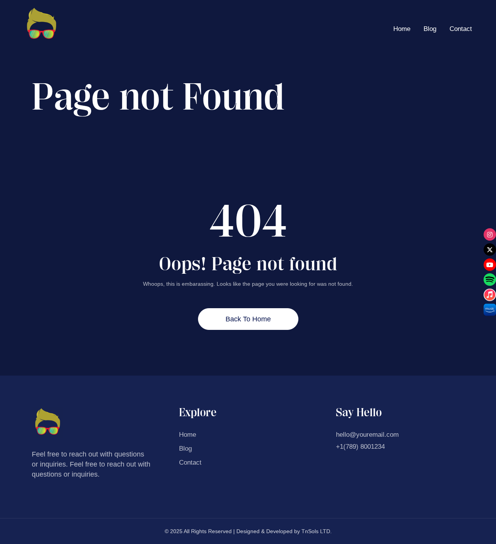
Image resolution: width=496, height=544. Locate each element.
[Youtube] (490, 264)
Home (401, 29)
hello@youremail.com (367, 434)
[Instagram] (490, 234)
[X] (490, 249)
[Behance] (490, 279)
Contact (461, 29)
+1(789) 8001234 (360, 446)
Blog (430, 29)
